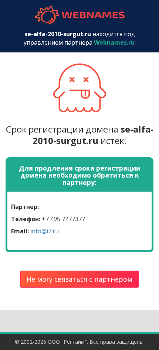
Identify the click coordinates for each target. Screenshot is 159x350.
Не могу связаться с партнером (79, 279)
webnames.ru (79, 15)
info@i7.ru (44, 231)
